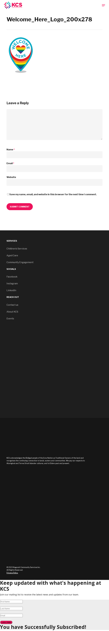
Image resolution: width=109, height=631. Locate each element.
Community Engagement (20, 262)
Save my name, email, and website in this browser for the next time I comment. (53, 194)
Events (10, 318)
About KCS (12, 311)
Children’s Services (17, 248)
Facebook (12, 276)
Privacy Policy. (12, 573)
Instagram (12, 283)
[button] (103, 5)
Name (11, 149)
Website (11, 177)
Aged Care (12, 255)
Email (10, 163)
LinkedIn (11, 290)
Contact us (12, 305)
